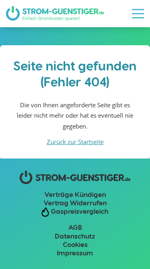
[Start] (55, 13)
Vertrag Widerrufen (75, 203)
